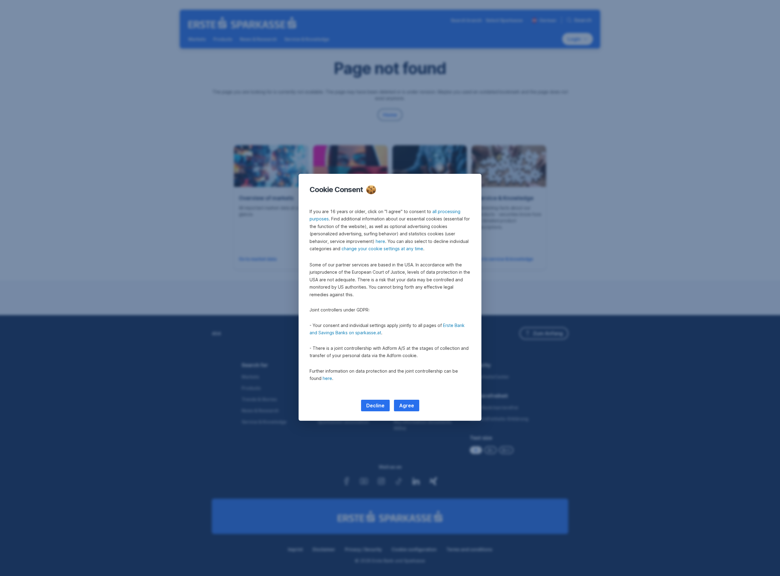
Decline (375, 405)
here (380, 241)
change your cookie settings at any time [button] (382, 248)
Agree (406, 405)
